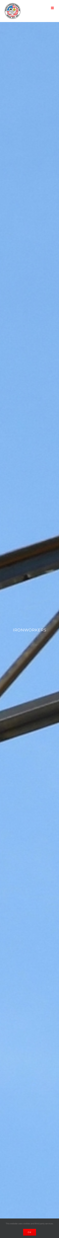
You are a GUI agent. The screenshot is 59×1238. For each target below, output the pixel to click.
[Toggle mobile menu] (52, 8)
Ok (29, 1232)
